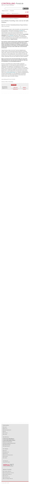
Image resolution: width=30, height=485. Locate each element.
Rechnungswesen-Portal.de (9, 472)
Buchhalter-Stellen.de (8, 474)
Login (27, 12)
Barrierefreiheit (8, 441)
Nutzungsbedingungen (10, 443)
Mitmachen (6, 453)
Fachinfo (6, 18)
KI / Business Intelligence (13, 18)
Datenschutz (7, 444)
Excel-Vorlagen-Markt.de (8, 478)
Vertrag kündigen (9, 438)
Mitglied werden (5, 10)
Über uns (5, 428)
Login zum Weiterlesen (15, 87)
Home (2, 18)
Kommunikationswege (10, 72)
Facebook (6, 432)
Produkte (21, 30)
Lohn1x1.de (6, 475)
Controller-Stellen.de (7, 471)
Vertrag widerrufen (9, 440)
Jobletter (5, 457)
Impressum (7, 446)
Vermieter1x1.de (7, 477)
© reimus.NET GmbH (5, 482)
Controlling (11, 35)
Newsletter (6, 456)
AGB (5, 431)
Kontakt (5, 427)
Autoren (8, 13)
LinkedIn (5, 434)
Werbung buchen (15, 13)
